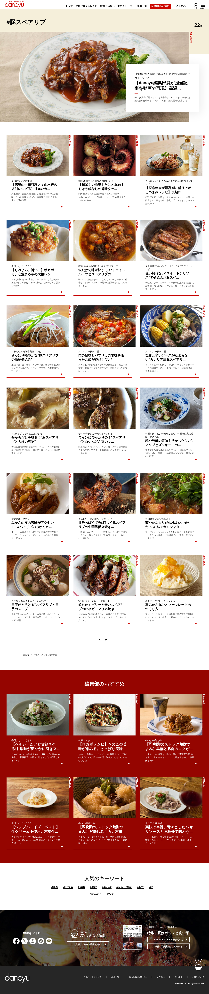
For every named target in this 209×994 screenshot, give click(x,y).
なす (110, 893)
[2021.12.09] (38, 575)
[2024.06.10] (171, 326)
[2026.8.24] (104, 714)
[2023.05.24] (38, 493)
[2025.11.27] (38, 240)
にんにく (96, 893)
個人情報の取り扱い (138, 977)
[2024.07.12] (171, 240)
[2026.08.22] (94, 77)
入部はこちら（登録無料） (88, 944)
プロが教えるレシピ (86, 6)
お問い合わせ (198, 977)
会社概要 (178, 977)
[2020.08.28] (104, 575)
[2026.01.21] (104, 155)
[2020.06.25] (171, 575)
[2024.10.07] (104, 240)
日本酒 (68, 887)
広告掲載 (161, 977)
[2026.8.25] (38, 714)
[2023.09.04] (104, 408)
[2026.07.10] (38, 155)
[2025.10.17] (38, 797)
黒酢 (93, 887)
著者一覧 (115, 977)
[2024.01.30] (38, 408)
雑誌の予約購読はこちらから (168, 946)
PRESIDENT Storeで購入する (168, 939)
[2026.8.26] (104, 797)
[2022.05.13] (104, 493)
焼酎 (54, 887)
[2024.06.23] (38, 326)
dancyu (26, 655)
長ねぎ (107, 887)
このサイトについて (92, 977)
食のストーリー (126, 6)
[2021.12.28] (171, 493)
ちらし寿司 (124, 887)
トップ (69, 6)
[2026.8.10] (171, 797)
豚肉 (81, 887)
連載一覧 (142, 6)
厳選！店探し (107, 6)
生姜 (140, 887)
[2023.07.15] (171, 408)
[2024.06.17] (104, 326)
